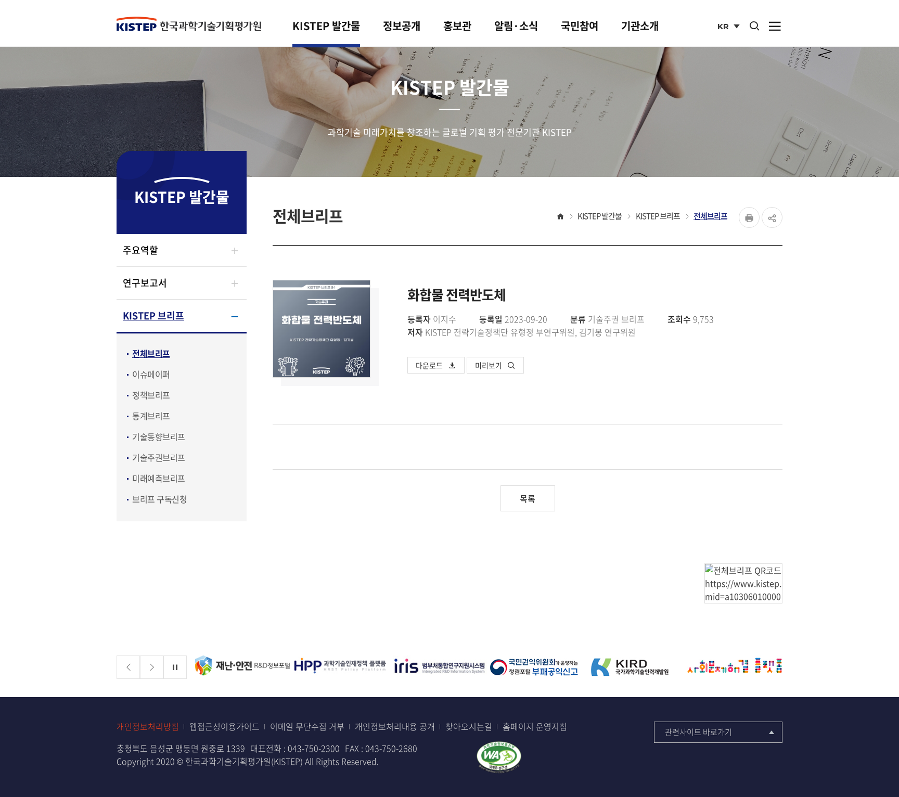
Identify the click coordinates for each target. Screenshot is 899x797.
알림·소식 (516, 25)
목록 (527, 498)
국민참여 (579, 25)
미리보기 (488, 365)
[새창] (242, 667)
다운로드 (429, 365)
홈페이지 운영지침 (535, 726)
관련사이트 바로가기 (698, 732)
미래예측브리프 (158, 478)
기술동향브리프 (158, 436)
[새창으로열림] (499, 756)
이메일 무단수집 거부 (307, 726)
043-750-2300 (314, 748)
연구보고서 (145, 283)
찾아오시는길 (468, 726)
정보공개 (401, 25)
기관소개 (640, 25)
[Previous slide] (128, 667)
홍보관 (457, 25)
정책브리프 (151, 395)
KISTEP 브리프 (153, 315)
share (772, 217)
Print (749, 217)
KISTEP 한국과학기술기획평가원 (189, 24)
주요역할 (140, 250)
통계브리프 (151, 415)
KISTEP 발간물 (326, 25)
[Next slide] (151, 667)
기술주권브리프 (158, 457)
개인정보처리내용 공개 (395, 726)
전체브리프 (151, 353)
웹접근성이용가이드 (224, 726)
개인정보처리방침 (148, 726)
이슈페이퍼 (151, 374)
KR (729, 27)
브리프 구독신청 (159, 499)
